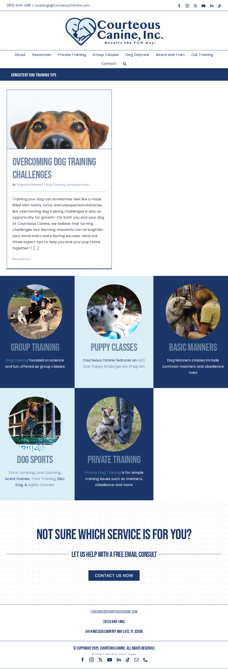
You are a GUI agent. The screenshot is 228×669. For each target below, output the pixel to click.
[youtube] (109, 660)
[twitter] (100, 660)
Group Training (35, 348)
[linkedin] (119, 660)
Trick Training (43, 478)
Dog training (17, 360)
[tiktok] (127, 660)
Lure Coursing (48, 472)
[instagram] (91, 660)
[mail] (136, 660)
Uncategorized (77, 185)
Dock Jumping (22, 472)
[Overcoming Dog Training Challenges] (59, 119)
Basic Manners (193, 348)
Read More (20, 259)
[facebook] (82, 660)
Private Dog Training (102, 472)
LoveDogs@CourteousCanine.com (62, 5)
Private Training (114, 460)
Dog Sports (35, 460)
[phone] (145, 660)
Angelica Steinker (30, 185)
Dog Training (55, 185)
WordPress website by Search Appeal (114, 654)
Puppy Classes (114, 348)
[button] (125, 63)
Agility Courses (41, 484)
